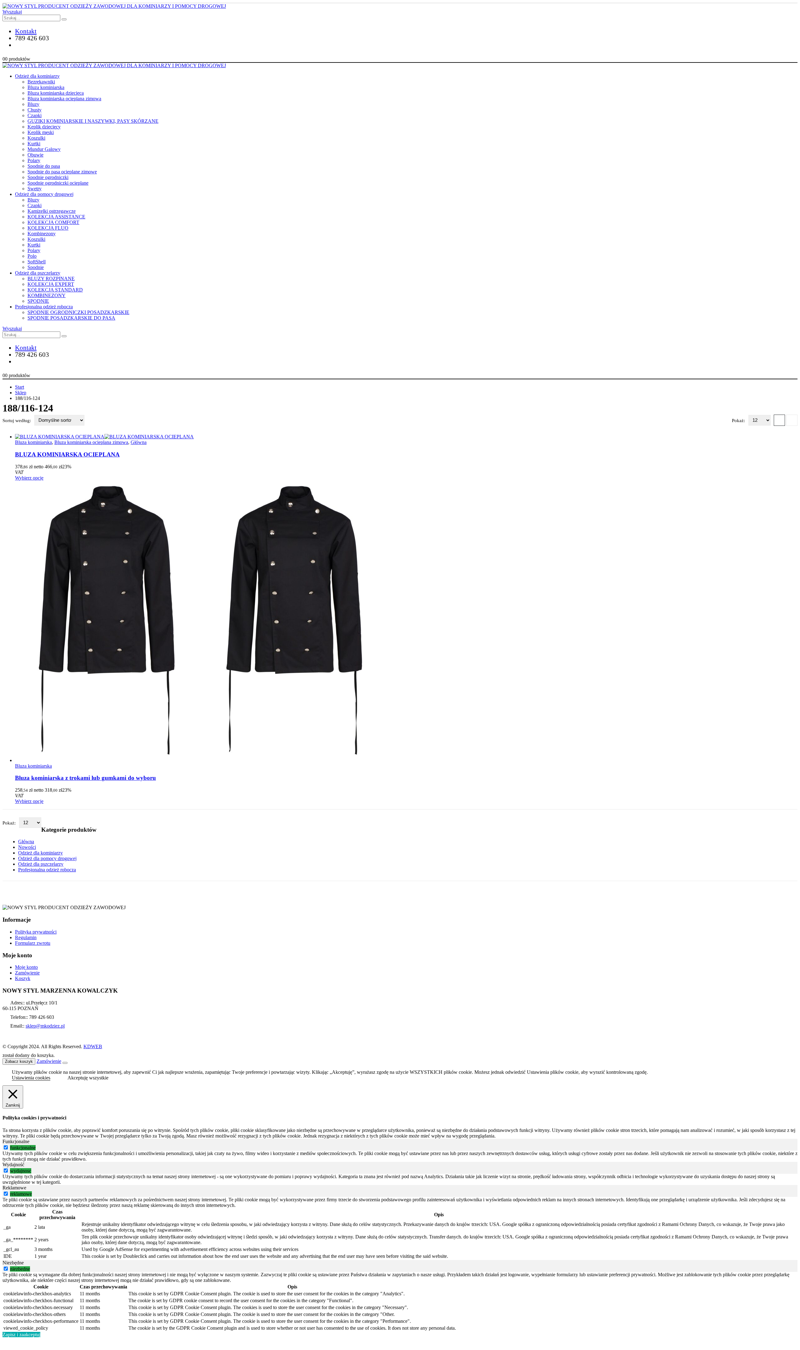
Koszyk (22, 978)
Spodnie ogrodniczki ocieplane (58, 183)
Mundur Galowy (44, 149)
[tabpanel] (400, 1156)
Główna (139, 442)
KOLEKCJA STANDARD (55, 289)
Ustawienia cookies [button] (31, 1077)
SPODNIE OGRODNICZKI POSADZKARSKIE (78, 312)
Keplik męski (41, 132)
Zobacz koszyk (19, 1061)
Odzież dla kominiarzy (37, 76)
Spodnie (36, 267)
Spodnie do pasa (44, 166)
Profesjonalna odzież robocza (44, 306)
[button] (12, 11)
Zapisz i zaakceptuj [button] (21, 1334)
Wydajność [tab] (13, 1164)
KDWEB (92, 1046)
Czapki (35, 115)
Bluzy (33, 104)
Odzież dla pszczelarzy (37, 273)
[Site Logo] (114, 6)
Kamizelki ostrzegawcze (52, 211)
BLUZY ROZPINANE (51, 278)
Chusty (35, 109)
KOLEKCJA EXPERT (51, 284)
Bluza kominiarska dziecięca (56, 93)
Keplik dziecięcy (44, 126)
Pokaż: (739, 420)
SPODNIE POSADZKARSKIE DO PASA (71, 318)
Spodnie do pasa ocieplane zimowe (62, 171)
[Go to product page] (406, 437)
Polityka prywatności (36, 931)
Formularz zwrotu (32, 943)
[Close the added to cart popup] (65, 1063)
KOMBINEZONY (47, 295)
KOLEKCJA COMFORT (53, 222)
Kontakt (26, 31)
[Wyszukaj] (64, 19)
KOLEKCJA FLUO (48, 228)
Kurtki (34, 143)
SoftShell (37, 261)
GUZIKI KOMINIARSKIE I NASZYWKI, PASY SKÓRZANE (93, 121)
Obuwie (35, 154)
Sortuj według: (17, 420)
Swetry (35, 188)
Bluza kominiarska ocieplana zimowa (64, 98)
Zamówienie (27, 972)
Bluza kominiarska (46, 87)
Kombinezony (42, 233)
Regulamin (26, 937)
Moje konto (26, 967)
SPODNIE (38, 301)
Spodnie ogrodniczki (48, 177)
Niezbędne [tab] (13, 1262)
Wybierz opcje (29, 478)
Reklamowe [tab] (14, 1187)
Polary (34, 160)
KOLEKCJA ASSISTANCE (56, 216)
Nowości (27, 847)
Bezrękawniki (41, 81)
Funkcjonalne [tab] (15, 1141)
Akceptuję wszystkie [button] (88, 1077)
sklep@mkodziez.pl (45, 1026)
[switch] (6, 1147)
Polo (32, 256)
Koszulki (36, 138)
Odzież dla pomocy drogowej (44, 194)
